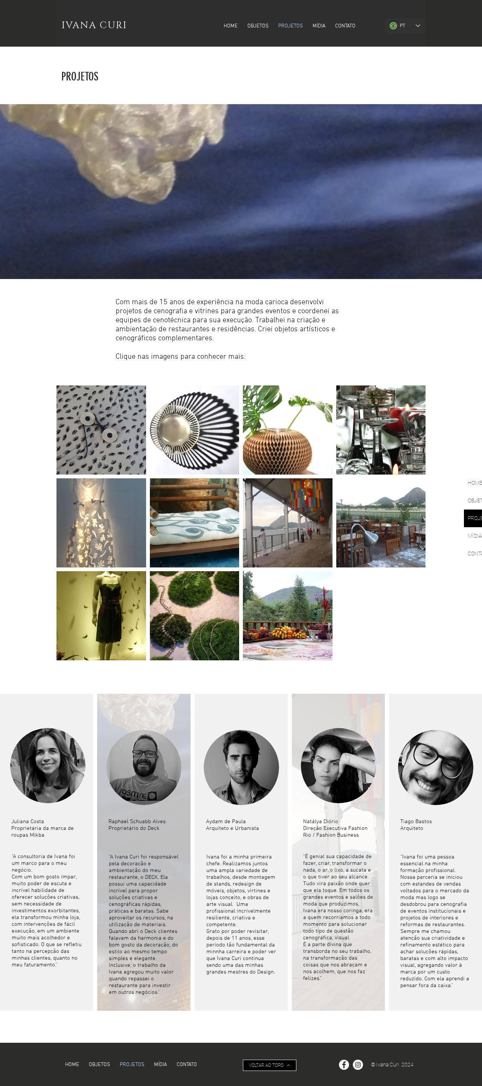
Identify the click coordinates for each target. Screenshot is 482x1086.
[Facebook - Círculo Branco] (344, 1065)
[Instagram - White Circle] (358, 1065)
